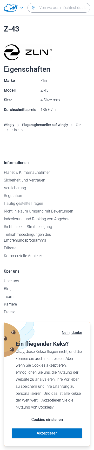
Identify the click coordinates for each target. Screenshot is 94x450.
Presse (9, 312)
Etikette (10, 248)
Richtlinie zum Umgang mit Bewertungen (38, 211)
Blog (8, 288)
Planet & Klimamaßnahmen (27, 172)
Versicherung (15, 188)
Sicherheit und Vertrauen (24, 180)
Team (8, 296)
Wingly (9, 125)
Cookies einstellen (47, 419)
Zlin (78, 125)
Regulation (13, 195)
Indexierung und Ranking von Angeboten (38, 219)
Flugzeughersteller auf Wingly (45, 125)
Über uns (11, 281)
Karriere (10, 304)
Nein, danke (72, 332)
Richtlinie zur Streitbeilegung (28, 226)
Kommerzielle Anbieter (23, 255)
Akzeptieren (47, 433)
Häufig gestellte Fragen (23, 203)
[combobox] (58, 8)
